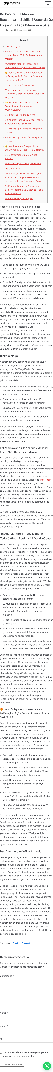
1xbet (15, 943)
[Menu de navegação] (48, 3)
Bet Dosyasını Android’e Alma (20, 114)
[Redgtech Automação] (11, 3)
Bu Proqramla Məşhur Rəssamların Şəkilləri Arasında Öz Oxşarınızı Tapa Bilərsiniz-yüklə (24, 190)
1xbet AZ (26, 943)
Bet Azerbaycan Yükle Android (20, 85)
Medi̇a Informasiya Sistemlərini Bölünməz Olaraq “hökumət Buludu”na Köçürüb (24, 94)
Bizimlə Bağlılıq (13, 46)
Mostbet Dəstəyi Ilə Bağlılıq (19, 198)
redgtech (8, 30)
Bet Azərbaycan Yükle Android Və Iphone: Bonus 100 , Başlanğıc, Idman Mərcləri (24, 55)
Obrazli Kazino (12, 168)
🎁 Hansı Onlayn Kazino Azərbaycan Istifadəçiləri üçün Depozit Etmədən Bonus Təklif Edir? (23, 76)
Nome (4, 1012)
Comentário (7, 976)
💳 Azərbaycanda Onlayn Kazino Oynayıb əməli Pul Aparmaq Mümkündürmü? (22, 106)
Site (2, 1039)
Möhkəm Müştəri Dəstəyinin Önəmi (23, 163)
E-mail (4, 1026)
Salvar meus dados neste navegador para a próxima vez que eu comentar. (25, 1054)
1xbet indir (45, 479)
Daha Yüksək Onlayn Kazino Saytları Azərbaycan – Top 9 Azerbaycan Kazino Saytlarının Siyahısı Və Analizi (24, 177)
